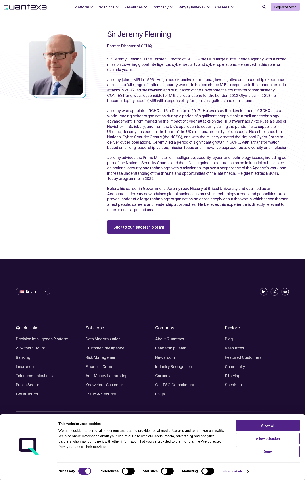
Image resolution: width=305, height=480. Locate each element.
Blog (229, 338)
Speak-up (233, 384)
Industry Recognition (173, 366)
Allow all (267, 425)
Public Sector (27, 384)
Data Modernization (103, 338)
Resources (234, 348)
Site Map (232, 375)
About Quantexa (169, 338)
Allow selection (268, 439)
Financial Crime (99, 366)
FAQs (160, 394)
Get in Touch (27, 394)
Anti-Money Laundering (107, 375)
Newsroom (165, 357)
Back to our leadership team (138, 227)
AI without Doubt (30, 348)
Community (235, 366)
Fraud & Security (101, 394)
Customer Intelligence (105, 348)
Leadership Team (170, 348)
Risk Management (101, 357)
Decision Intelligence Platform (42, 338)
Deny (268, 451)
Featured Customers (243, 357)
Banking (23, 357)
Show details (232, 471)
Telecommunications (34, 375)
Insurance (25, 366)
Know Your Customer (104, 384)
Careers (162, 375)
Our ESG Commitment (174, 384)
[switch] (128, 471)
